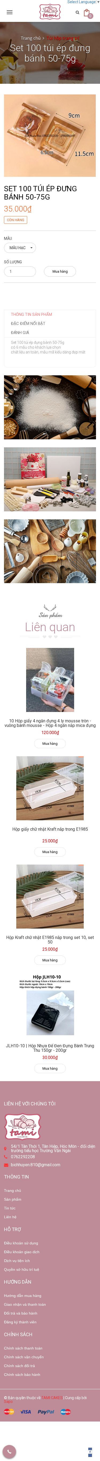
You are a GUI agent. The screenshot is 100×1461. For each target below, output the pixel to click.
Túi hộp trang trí (63, 38)
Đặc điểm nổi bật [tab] (28, 323)
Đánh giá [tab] (20, 332)
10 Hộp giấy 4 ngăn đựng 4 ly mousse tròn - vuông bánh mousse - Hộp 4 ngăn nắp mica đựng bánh (50, 725)
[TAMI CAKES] (50, 12)
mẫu (8, 238)
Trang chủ (31, 38)
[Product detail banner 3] (50, 551)
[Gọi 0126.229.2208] (9, 1451)
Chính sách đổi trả (19, 1366)
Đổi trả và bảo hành (20, 1313)
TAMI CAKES (52, 1398)
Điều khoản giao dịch (21, 1252)
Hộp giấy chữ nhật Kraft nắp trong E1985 (50, 829)
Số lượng (13, 262)
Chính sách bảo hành (22, 1374)
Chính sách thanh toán (23, 1348)
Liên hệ (10, 1217)
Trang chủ (12, 1190)
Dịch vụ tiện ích (17, 1261)
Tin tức (9, 1208)
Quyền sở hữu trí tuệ (21, 1269)
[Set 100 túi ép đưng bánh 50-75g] (50, 135)
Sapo (8, 1401)
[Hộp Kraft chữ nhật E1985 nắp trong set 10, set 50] (50, 897)
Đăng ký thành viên (20, 1322)
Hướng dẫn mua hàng (22, 1295)
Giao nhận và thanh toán (25, 1304)
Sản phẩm (12, 1199)
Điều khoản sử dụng (21, 1243)
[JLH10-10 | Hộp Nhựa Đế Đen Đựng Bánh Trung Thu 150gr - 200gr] (50, 1005)
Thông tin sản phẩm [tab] (31, 314)
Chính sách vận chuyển (24, 1357)
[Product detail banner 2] (50, 479)
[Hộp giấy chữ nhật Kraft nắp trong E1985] (50, 788)
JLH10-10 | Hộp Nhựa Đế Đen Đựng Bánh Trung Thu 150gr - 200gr (50, 1048)
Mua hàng (60, 271)
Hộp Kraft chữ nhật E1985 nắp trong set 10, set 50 (50, 940)
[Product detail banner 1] (50, 407)
